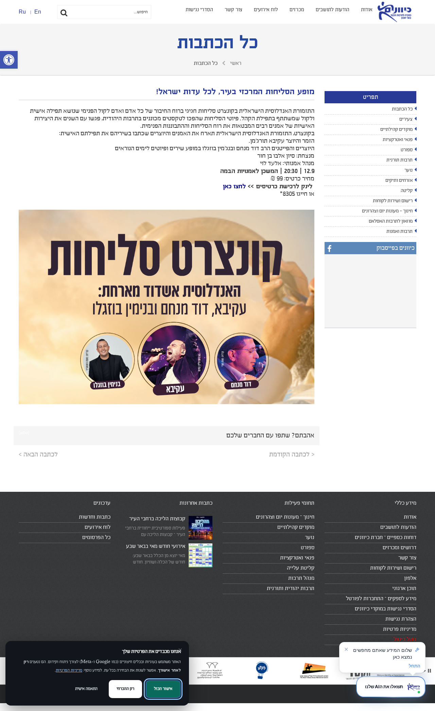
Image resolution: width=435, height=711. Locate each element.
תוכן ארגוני (404, 588)
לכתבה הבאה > (38, 454)
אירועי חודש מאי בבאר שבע (155, 546)
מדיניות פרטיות (399, 629)
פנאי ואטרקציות (398, 140)
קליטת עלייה (300, 568)
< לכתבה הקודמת (291, 454)
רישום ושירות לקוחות (393, 201)
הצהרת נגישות (400, 618)
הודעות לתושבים (332, 9)
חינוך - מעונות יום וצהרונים (387, 211)
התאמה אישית (86, 688)
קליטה (407, 191)
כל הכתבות (402, 109)
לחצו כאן (234, 186)
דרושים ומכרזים (399, 547)
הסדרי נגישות (199, 9)
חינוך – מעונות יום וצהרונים (285, 517)
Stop (429, 671)
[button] (9, 60)
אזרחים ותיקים (399, 180)
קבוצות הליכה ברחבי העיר (157, 518)
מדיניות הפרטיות (69, 670)
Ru (22, 12)
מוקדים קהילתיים (396, 129)
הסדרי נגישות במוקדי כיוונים (385, 608)
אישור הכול (163, 688)
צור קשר (233, 9)
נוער (408, 170)
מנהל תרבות (301, 578)
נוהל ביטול (405, 639)
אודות (366, 9)
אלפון (410, 578)
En (37, 12)
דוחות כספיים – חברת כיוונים (385, 537)
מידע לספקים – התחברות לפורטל (381, 598)
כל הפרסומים (96, 537)
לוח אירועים (266, 9)
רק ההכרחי (125, 688)
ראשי (235, 63)
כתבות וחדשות (94, 517)
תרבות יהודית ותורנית (290, 588)
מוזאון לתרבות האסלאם (391, 221)
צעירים (406, 119)
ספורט (407, 150)
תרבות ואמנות (399, 231)
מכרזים (297, 9)
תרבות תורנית (399, 160)
